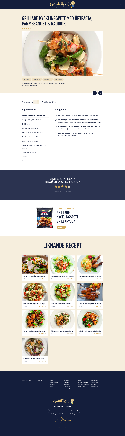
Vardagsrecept (47, 79)
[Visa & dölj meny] (120, 4)
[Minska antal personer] (38, 103)
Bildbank (92, 389)
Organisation (66, 384)
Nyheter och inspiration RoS (82, 382)
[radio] (55, 186)
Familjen (51, 380)
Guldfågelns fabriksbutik (95, 388)
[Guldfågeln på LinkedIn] (66, 427)
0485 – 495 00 (26, 381)
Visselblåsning (93, 391)
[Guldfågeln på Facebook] (62, 427)
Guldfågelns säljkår (94, 380)
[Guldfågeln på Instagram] (59, 427)
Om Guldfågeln (67, 378)
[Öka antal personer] (38, 101)
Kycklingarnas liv (53, 384)
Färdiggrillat (27, 79)
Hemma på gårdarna (54, 382)
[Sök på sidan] (117, 4)
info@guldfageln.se (42, 381)
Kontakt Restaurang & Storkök (83, 384)
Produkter (79, 380)
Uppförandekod (66, 380)
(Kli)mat (51, 386)
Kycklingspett (37, 79)
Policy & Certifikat (67, 389)
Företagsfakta (66, 382)
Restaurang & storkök (82, 378)
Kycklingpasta (58, 79)
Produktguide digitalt (81, 386)
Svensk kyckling (67, 388)
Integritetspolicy (67, 386)
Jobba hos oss (93, 384)
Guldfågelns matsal (94, 386)
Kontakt (93, 378)
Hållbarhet (52, 378)
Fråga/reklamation (94, 382)
